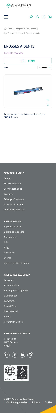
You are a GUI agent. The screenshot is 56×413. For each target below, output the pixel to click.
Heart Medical (11, 311)
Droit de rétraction (13, 204)
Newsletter (9, 252)
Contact (8, 178)
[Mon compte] (36, 16)
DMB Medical (10, 295)
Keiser (7, 316)
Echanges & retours (14, 199)
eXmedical (9, 301)
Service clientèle (12, 183)
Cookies (48, 402)
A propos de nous (12, 226)
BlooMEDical (10, 306)
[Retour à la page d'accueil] (19, 5)
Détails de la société (14, 231)
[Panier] (48, 16)
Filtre (31, 60)
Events (7, 257)
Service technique (13, 188)
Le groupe (9, 280)
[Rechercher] (31, 16)
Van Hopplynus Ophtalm (16, 290)
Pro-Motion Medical (13, 321)
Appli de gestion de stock (16, 263)
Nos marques (10, 237)
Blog (6, 247)
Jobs (6, 242)
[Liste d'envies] (42, 16)
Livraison (8, 194)
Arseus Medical (11, 285)
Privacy (36, 402)
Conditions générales (14, 209)
